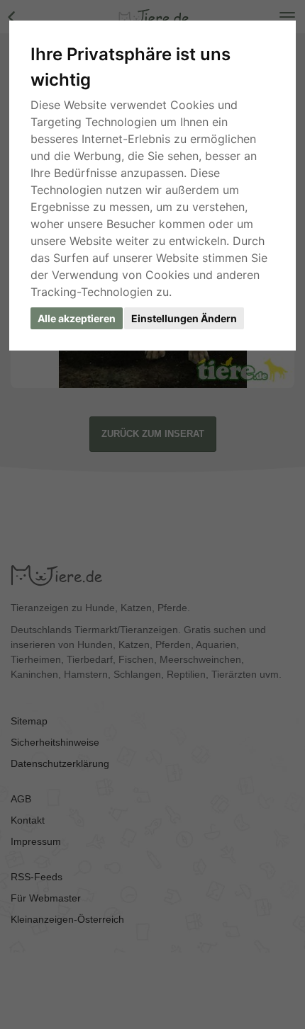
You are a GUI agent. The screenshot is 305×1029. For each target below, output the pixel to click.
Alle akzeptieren (77, 318)
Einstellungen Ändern (184, 318)
